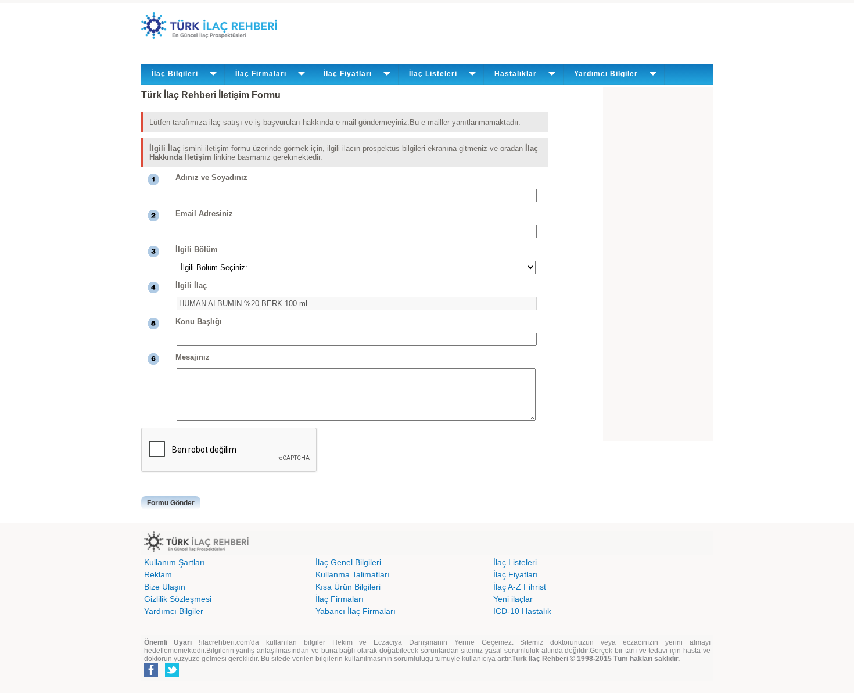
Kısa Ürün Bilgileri (348, 586)
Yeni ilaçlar (513, 599)
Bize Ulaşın (164, 586)
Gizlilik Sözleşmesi (177, 599)
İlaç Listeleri (515, 562)
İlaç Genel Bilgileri (348, 562)
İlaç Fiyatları (515, 574)
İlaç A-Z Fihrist (519, 586)
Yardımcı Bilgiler (173, 611)
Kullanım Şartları (174, 562)
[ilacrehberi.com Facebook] (151, 674)
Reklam (158, 574)
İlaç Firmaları (339, 599)
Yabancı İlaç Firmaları (355, 611)
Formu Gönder (171, 503)
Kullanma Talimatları (352, 574)
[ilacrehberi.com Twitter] (172, 674)
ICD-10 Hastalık (522, 611)
